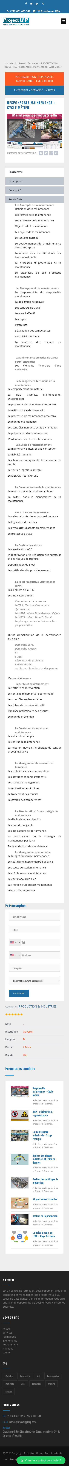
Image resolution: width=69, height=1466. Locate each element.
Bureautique (36, 1383)
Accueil (22, 63)
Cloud (23, 1383)
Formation (33, 63)
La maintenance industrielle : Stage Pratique (42, 1135)
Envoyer (18, 993)
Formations (9, 1336)
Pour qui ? (15, 190)
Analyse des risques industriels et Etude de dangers (44, 1159)
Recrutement (10, 1344)
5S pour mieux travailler (45, 1199)
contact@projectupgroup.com (22, 1422)
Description (15, 181)
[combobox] (15, 942)
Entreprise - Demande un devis (34, 90)
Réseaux (8, 1391)
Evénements (10, 1340)
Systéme (51, 1383)
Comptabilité (25, 1375)
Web (38, 1375)
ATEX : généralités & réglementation (43, 1113)
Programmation (53, 1375)
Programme (16, 171)
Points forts (15, 199)
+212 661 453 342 (19, 11)
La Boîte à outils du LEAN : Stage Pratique (44, 1234)
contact (7, 1352)
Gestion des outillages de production (45, 1181)
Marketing (9, 1375)
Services (7, 1332)
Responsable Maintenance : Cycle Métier (40, 66)
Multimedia (9, 1383)
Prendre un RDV (50, 11)
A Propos (8, 1348)
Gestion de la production (45, 1216)
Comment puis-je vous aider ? (42, 1460)
